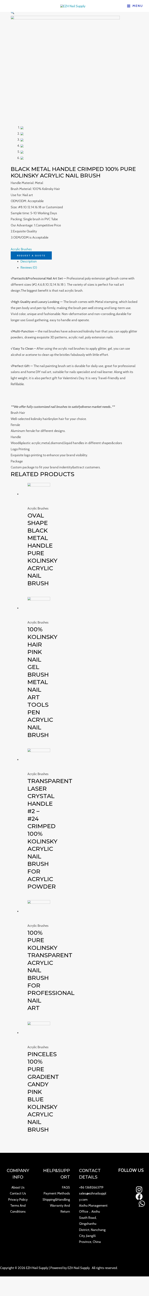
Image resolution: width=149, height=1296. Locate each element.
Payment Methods (57, 1193)
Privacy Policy (18, 1200)
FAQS (66, 1187)
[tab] (79, 261)
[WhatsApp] (141, 1203)
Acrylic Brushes (21, 249)
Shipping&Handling (56, 1200)
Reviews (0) (29, 268)
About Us (18, 1187)
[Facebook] (139, 1196)
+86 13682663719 (91, 1187)
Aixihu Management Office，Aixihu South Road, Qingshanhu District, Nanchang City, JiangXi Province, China (93, 1224)
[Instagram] (139, 1189)
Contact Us (18, 1193)
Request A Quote (31, 255)
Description (29, 261)
